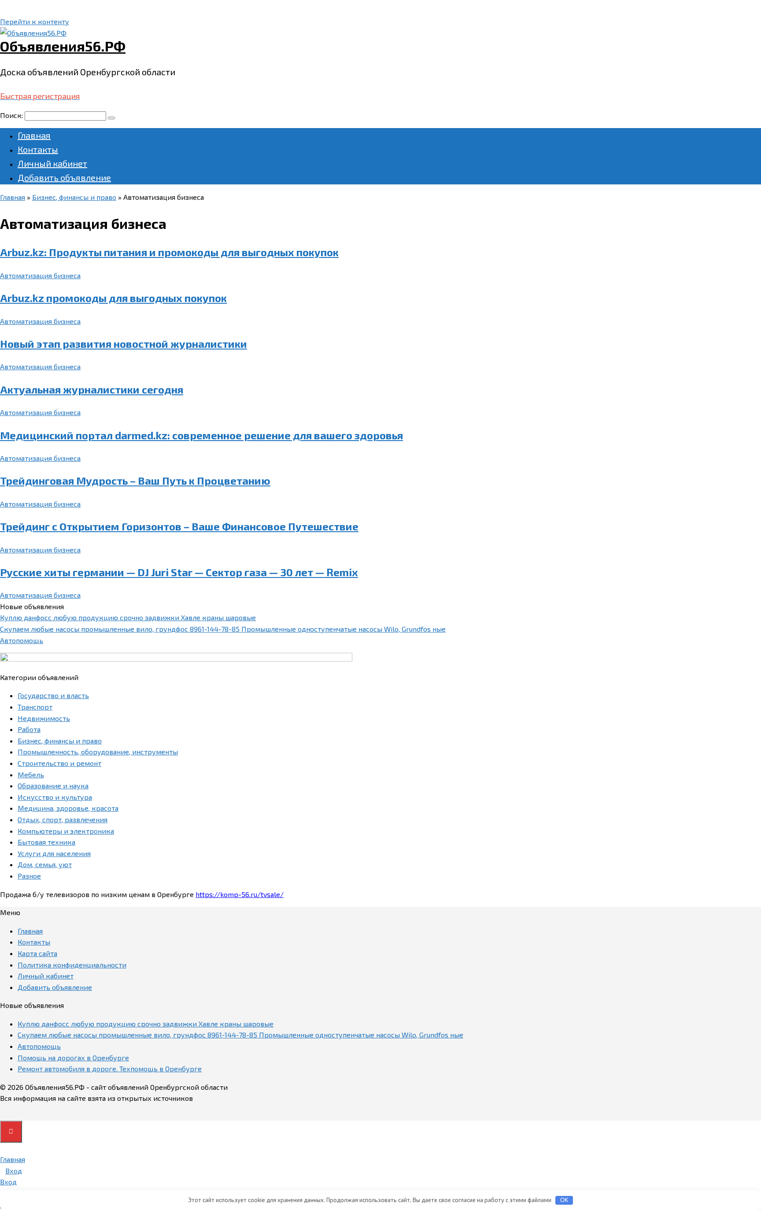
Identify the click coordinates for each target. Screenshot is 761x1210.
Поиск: (12, 115)
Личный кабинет (52, 163)
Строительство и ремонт (59, 763)
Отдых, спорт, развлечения (62, 819)
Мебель (31, 774)
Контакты (38, 149)
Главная (34, 135)
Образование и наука (53, 785)
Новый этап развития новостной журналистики (123, 343)
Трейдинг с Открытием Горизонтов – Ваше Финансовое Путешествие (179, 526)
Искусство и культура (55, 797)
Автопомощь (21, 640)
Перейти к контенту (34, 21)
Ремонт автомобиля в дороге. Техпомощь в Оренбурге (110, 1068)
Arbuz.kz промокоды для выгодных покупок (113, 297)
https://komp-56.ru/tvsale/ (240, 894)
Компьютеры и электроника (66, 831)
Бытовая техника (46, 842)
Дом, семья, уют (45, 864)
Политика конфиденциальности (72, 964)
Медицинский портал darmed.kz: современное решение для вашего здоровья (201, 435)
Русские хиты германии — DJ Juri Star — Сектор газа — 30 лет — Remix (179, 572)
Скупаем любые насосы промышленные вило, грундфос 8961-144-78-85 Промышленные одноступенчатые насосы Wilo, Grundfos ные (223, 629)
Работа (29, 729)
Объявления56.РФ (63, 45)
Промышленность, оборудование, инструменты (98, 751)
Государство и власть (53, 695)
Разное (29, 876)
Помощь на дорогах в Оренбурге (73, 1057)
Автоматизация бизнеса (40, 275)
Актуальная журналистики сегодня (91, 389)
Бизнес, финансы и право (60, 740)
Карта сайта (37, 953)
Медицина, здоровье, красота (68, 808)
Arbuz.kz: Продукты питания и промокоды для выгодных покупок (169, 252)
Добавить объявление (64, 177)
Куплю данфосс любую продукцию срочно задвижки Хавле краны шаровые (128, 617)
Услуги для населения (54, 853)
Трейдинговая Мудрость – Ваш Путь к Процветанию (135, 480)
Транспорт (35, 706)
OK (564, 1200)
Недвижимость (44, 718)
